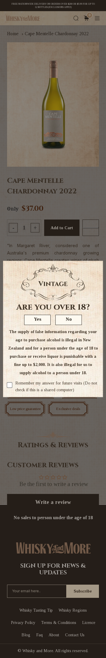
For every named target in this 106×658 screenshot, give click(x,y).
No (69, 319)
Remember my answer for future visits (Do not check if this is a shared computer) (56, 386)
